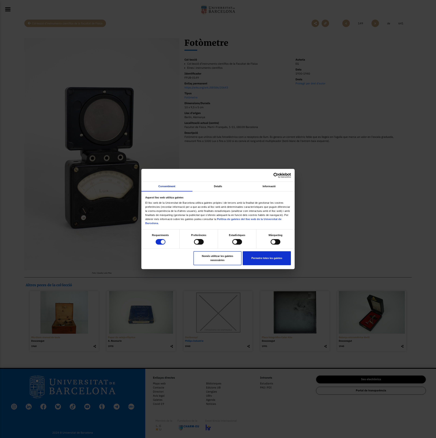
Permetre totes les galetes (266, 258)
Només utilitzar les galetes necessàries (217, 258)
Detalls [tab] (218, 186)
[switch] (199, 242)
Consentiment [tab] (166, 186)
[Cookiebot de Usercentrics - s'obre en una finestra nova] (276, 175)
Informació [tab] (269, 186)
